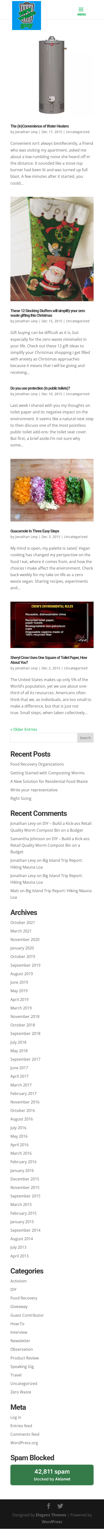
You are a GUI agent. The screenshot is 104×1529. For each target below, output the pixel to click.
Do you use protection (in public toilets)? (40, 388)
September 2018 (25, 1033)
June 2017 (19, 1067)
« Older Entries (23, 729)
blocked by (58, 1476)
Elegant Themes (51, 1515)
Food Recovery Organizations (37, 764)
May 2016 (19, 1136)
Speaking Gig (22, 1366)
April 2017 (19, 1076)
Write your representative (34, 790)
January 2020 (22, 948)
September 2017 (25, 1059)
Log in (15, 1417)
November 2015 (24, 1187)
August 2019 (21, 973)
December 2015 (24, 1179)
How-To (17, 1323)
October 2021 (22, 922)
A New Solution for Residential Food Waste (49, 781)
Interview (18, 1332)
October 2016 (22, 1110)
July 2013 (18, 1247)
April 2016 (19, 1144)
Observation (21, 1349)
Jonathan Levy (26, 131)
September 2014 (25, 1230)
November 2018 (24, 1016)
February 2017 (23, 1093)
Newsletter (20, 1340)
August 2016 (21, 1119)
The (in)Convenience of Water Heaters (39, 126)
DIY (13, 1289)
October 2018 (22, 1025)
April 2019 (19, 999)
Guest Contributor (27, 1315)
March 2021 (21, 931)
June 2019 (19, 982)
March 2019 (21, 1008)
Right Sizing (20, 798)
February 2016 (23, 1161)
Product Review (24, 1358)
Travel (16, 1375)
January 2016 (22, 1170)
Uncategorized (23, 1383)
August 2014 (21, 1238)
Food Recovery (23, 1298)
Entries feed (21, 1425)
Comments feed (24, 1434)
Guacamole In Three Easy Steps (34, 531)
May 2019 (19, 990)
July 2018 (18, 1042)
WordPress (52, 1521)
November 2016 (24, 1102)
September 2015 (25, 1196)
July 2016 (18, 1127)
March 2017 (21, 1085)
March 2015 (21, 1204)
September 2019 (25, 965)
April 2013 (19, 1256)
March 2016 (21, 1153)
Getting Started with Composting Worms (47, 773)
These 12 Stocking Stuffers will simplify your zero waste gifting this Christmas (47, 313)
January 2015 (22, 1221)
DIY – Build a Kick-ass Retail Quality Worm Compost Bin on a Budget (49, 845)
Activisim (18, 1281)
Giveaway (19, 1306)
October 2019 (22, 956)
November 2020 (24, 939)
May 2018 (19, 1050)
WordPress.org (24, 1442)
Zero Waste (20, 1392)
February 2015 (23, 1213)
